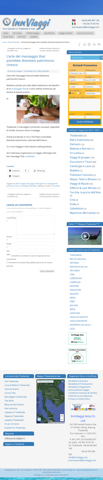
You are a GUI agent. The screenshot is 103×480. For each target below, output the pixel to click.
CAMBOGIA (75, 282)
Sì (80, 93)
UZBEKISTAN (76, 278)
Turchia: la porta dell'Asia (85, 192)
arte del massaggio (19, 184)
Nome (9, 238)
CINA (72, 274)
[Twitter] (84, 44)
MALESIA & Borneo (79, 266)
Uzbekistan (77, 208)
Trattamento (90, 83)
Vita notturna (11, 408)
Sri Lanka (75, 153)
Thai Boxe (9, 400)
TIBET (72, 301)
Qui (8, 146)
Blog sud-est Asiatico (14, 404)
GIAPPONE (75, 313)
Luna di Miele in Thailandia (17, 385)
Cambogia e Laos (80, 166)
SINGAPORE (75, 290)
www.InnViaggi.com (68, 470)
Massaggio (30, 184)
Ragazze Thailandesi (14, 416)
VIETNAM (74, 262)
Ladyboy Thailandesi (14, 420)
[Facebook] (79, 44)
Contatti (33, 36)
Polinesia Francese (81, 175)
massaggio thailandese (29, 186)
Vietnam (75, 144)
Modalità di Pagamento (79, 387)
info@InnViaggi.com (78, 457)
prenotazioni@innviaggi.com (85, 27)
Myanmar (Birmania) (82, 213)
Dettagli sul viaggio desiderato (82, 97)
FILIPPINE (74, 286)
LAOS (72, 328)
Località (72, 70)
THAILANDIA (76, 255)
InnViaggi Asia (39, 475)
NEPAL (73, 297)
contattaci (30, 156)
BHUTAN (74, 305)
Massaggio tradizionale (16, 396)
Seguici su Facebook (14, 444)
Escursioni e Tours (81, 161)
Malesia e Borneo (80, 148)
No (73, 93)
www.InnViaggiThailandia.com (87, 470)
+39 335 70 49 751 (91, 23)
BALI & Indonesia (78, 259)
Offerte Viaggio (33, 33)
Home (5, 33)
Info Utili (21, 36)
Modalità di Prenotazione (80, 384)
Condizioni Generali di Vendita (82, 393)
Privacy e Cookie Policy (79, 399)
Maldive (75, 170)
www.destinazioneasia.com (51, 472)
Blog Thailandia (13, 42)
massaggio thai (19, 88)
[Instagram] (89, 44)
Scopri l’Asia (8, 36)
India (73, 204)
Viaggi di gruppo (80, 157)
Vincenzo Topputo (16, 71)
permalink (56, 186)
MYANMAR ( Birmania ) (80, 324)
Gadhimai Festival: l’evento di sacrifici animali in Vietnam (49, 49)
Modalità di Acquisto (78, 381)
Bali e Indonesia (79, 140)
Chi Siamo (17, 33)
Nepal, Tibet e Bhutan (83, 179)
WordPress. (65, 475)
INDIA (72, 309)
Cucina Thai (10, 393)
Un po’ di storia (12, 424)
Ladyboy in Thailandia (15, 412)
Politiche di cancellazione (80, 396)
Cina (72, 199)
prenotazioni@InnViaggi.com (82, 460)
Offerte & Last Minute (83, 188)
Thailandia (76, 135)
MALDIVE (74, 293)
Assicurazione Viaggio (78, 390)
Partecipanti (90, 70)
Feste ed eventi (12, 389)
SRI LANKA (75, 270)
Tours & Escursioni (85, 33)
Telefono (89, 114)
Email (9, 245)
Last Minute (49, 33)
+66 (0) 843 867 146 (90, 20)
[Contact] (99, 44)
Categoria (73, 83)
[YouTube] (94, 44)
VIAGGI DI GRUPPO (79, 317)
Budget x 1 (90, 77)
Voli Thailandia (11, 381)
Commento (9, 219)
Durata (72, 77)
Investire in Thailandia (15, 427)
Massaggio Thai (40, 184)
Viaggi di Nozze (65, 33)
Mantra (56, 475)
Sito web (8, 253)
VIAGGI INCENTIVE (78, 321)
